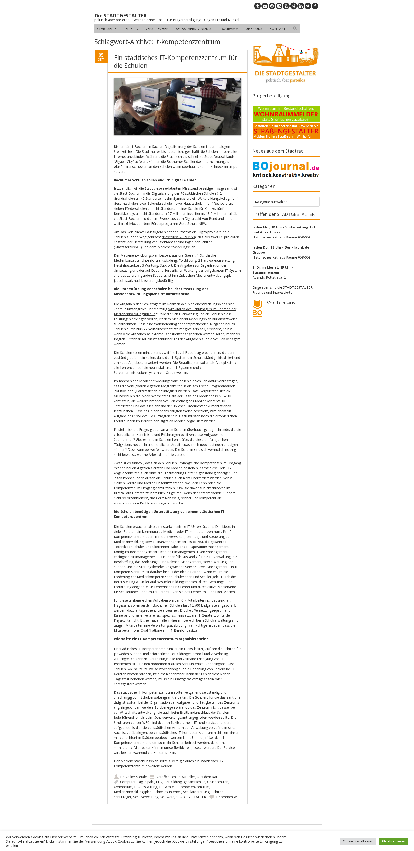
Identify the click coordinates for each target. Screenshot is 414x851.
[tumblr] (257, 6)
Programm (228, 28)
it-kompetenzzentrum (192, 787)
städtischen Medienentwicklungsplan (205, 275)
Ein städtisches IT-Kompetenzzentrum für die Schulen (175, 61)
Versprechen (157, 28)
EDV (159, 781)
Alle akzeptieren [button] (393, 841)
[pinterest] (272, 6)
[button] (295, 28)
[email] (264, 6)
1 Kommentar (226, 797)
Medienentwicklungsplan (133, 792)
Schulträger (122, 797)
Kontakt (278, 28)
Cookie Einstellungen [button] (358, 841)
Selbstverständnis (193, 28)
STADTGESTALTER (191, 797)
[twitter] (307, 6)
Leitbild (130, 28)
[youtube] (286, 6)
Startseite (106, 28)
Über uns (254, 28)
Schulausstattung (196, 792)
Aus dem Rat (207, 776)
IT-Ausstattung (145, 787)
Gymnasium (123, 787)
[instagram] (279, 6)
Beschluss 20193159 (179, 237)
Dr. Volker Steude (133, 776)
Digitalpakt (146, 781)
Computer (128, 781)
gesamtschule (194, 781)
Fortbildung (173, 781)
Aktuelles (189, 776)
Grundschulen (217, 781)
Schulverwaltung (145, 797)
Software (167, 797)
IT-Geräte (166, 787)
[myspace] (293, 6)
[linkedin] (300, 6)
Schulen (218, 792)
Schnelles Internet (167, 792)
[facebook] (315, 6)
